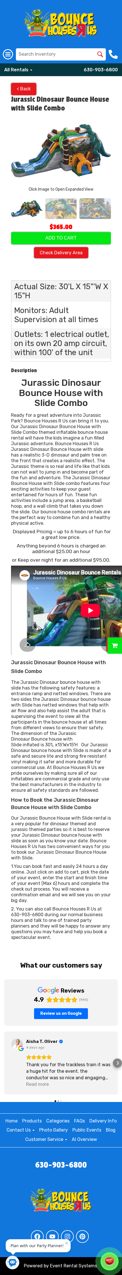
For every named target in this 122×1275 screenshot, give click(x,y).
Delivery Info (103, 1121)
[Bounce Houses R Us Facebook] (37, 1236)
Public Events (86, 1130)
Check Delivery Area (61, 252)
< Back (24, 88)
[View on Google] (17, 1044)
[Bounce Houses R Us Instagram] (67, 1236)
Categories (58, 1121)
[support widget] (109, 1261)
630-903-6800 (101, 69)
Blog (110, 1130)
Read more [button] (37, 1084)
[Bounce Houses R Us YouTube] (52, 1236)
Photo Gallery (53, 1130)
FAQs (79, 1121)
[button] (4, 1063)
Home (11, 1121)
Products (32, 1121)
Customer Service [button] (44, 1139)
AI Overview (84, 1139)
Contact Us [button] (19, 1130)
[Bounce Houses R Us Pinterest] (82, 1236)
